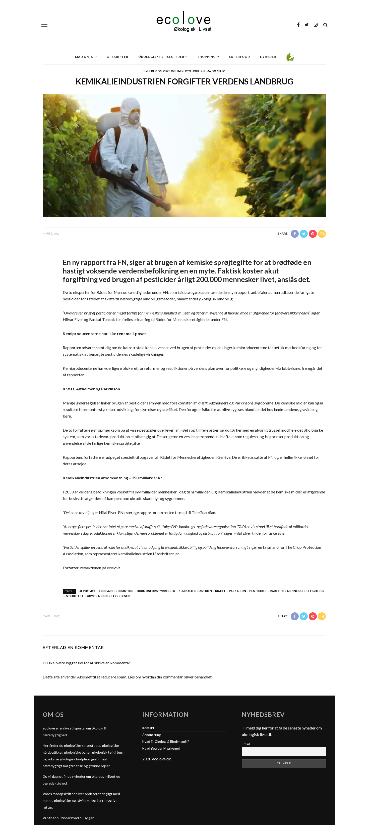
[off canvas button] (44, 25)
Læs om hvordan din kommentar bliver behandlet (170, 676)
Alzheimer (87, 591)
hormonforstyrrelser (156, 591)
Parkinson (237, 591)
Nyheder (268, 57)
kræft (220, 591)
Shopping (207, 57)
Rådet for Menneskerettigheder (297, 591)
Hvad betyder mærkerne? (161, 748)
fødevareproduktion (116, 591)
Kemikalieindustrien (195, 591)
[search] (325, 24)
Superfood (239, 57)
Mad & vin (84, 57)
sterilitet (75, 596)
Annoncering (151, 735)
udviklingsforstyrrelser (108, 596)
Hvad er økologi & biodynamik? (165, 742)
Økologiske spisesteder (161, 57)
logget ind (74, 662)
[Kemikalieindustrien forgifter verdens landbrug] (184, 155)
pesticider (258, 591)
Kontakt (148, 728)
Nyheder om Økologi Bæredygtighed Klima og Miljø (184, 71)
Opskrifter (117, 57)
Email (246, 744)
